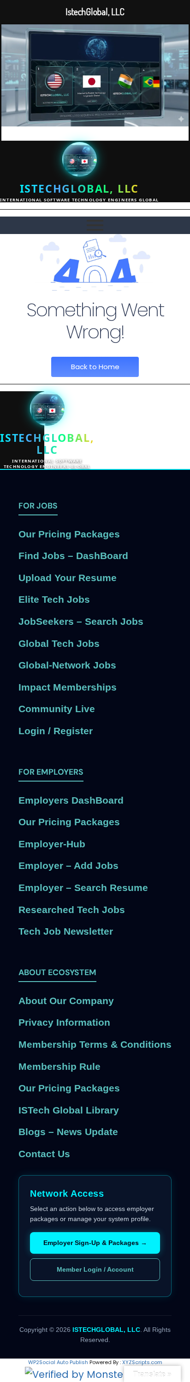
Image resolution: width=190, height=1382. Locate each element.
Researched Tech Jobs (71, 909)
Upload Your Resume (67, 577)
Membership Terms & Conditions (95, 1044)
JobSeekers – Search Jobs (80, 621)
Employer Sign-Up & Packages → (95, 1242)
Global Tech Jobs (59, 643)
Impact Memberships (67, 687)
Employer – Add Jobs (68, 865)
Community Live (56, 708)
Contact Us (44, 1153)
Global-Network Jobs (67, 665)
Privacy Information (64, 1022)
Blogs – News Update (68, 1131)
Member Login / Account (95, 1269)
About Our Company (66, 1000)
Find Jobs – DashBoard (73, 555)
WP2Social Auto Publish (58, 1362)
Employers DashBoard (71, 800)
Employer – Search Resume (83, 887)
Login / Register (55, 730)
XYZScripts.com (142, 1362)
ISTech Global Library (68, 1110)
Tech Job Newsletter (65, 931)
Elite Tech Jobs (54, 599)
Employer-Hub (51, 844)
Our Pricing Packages (69, 534)
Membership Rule (59, 1066)
